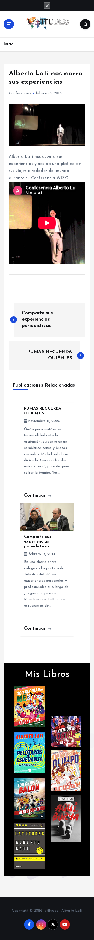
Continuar (35, 495)
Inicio (9, 44)
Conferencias (20, 93)
